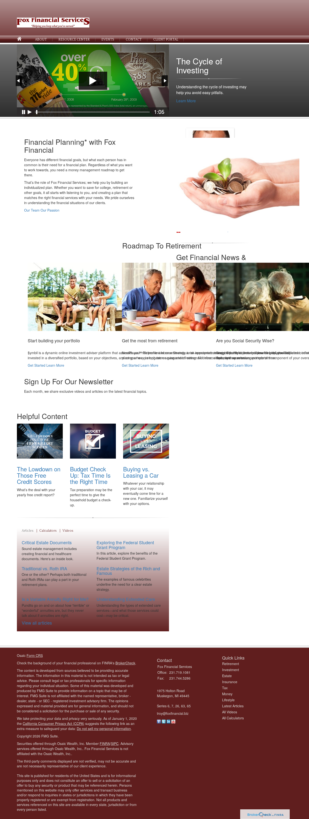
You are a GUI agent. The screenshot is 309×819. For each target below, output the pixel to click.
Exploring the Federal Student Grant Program (125, 544)
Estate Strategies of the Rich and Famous (128, 570)
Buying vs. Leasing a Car (141, 472)
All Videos (229, 711)
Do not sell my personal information (104, 728)
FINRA (105, 743)
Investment (230, 669)
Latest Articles (233, 705)
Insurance (229, 681)
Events (107, 39)
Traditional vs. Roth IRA (44, 568)
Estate (227, 675)
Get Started (36, 365)
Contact (134, 39)
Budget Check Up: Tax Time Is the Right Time (90, 475)
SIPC (115, 743)
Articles (27, 531)
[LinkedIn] (168, 720)
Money (227, 693)
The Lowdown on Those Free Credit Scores (38, 475)
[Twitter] (164, 720)
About (41, 39)
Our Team (32, 210)
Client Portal (165, 39)
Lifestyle (228, 699)
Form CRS (35, 655)
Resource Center (74, 39)
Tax (225, 687)
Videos (68, 531)
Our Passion (50, 210)
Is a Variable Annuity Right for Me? (55, 599)
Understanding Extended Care (126, 599)
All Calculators (233, 718)
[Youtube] (173, 720)
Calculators (47, 531)
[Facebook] (159, 720)
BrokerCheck (125, 663)
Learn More (186, 100)
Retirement (230, 663)
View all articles (37, 622)
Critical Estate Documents (47, 542)
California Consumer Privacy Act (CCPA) (53, 723)
